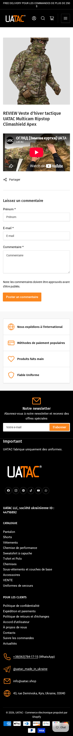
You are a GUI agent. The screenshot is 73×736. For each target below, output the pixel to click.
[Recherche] (43, 18)
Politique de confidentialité (21, 606)
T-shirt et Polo (12, 558)
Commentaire (13, 247)
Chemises (10, 564)
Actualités (10, 643)
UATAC (19, 712)
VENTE (8, 580)
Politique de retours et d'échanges (26, 616)
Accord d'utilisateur (16, 622)
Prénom (9, 209)
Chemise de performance (20, 548)
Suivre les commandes (18, 638)
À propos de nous (15, 627)
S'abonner (59, 427)
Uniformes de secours (18, 585)
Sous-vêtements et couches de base (27, 569)
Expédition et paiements (19, 611)
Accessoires (11, 575)
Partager (14, 179)
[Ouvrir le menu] (65, 18)
